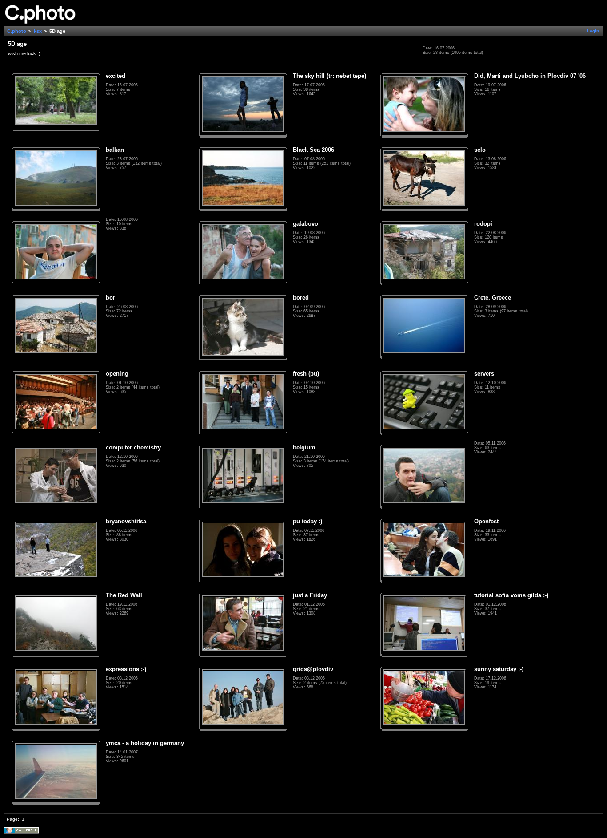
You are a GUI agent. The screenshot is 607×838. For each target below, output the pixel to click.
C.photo (16, 31)
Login (593, 30)
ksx (38, 31)
